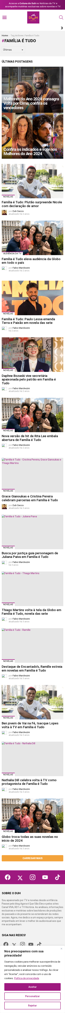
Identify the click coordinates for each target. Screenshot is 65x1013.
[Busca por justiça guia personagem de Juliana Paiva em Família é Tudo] (32, 532)
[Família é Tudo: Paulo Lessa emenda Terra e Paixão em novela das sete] (32, 298)
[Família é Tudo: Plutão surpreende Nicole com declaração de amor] (32, 181)
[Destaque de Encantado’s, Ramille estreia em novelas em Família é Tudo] (32, 645)
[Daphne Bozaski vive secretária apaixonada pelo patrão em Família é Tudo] (32, 354)
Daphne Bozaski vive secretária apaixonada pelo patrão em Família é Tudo (29, 379)
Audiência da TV (12, 253)
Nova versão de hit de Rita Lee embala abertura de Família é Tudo (30, 438)
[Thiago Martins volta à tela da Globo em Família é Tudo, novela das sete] (32, 589)
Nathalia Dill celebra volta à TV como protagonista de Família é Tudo (29, 782)
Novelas (8, 196)
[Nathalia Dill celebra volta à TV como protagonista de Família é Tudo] (32, 759)
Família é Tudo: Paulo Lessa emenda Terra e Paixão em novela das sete (28, 321)
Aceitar (32, 987)
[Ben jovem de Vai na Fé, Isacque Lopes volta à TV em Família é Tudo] (32, 702)
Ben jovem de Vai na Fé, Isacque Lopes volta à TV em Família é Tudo (30, 725)
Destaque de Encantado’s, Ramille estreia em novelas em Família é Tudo (32, 668)
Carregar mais (33, 858)
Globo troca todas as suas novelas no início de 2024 (30, 838)
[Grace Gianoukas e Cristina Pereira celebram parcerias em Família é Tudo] (32, 475)
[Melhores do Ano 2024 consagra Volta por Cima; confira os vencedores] (32, 90)
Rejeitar (32, 1005)
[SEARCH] (61, 17)
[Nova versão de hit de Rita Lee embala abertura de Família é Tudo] (32, 415)
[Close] (61, 949)
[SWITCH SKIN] (61, 28)
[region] (32, 979)
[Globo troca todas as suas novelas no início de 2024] (32, 815)
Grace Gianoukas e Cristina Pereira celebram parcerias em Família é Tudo (30, 498)
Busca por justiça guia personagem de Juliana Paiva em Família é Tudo (30, 555)
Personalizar (32, 996)
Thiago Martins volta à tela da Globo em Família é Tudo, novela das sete (31, 612)
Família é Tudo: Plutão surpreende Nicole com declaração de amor (32, 204)
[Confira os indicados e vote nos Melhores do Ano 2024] (32, 136)
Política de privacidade (26, 978)
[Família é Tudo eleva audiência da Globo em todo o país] (32, 238)
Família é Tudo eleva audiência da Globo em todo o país (31, 261)
